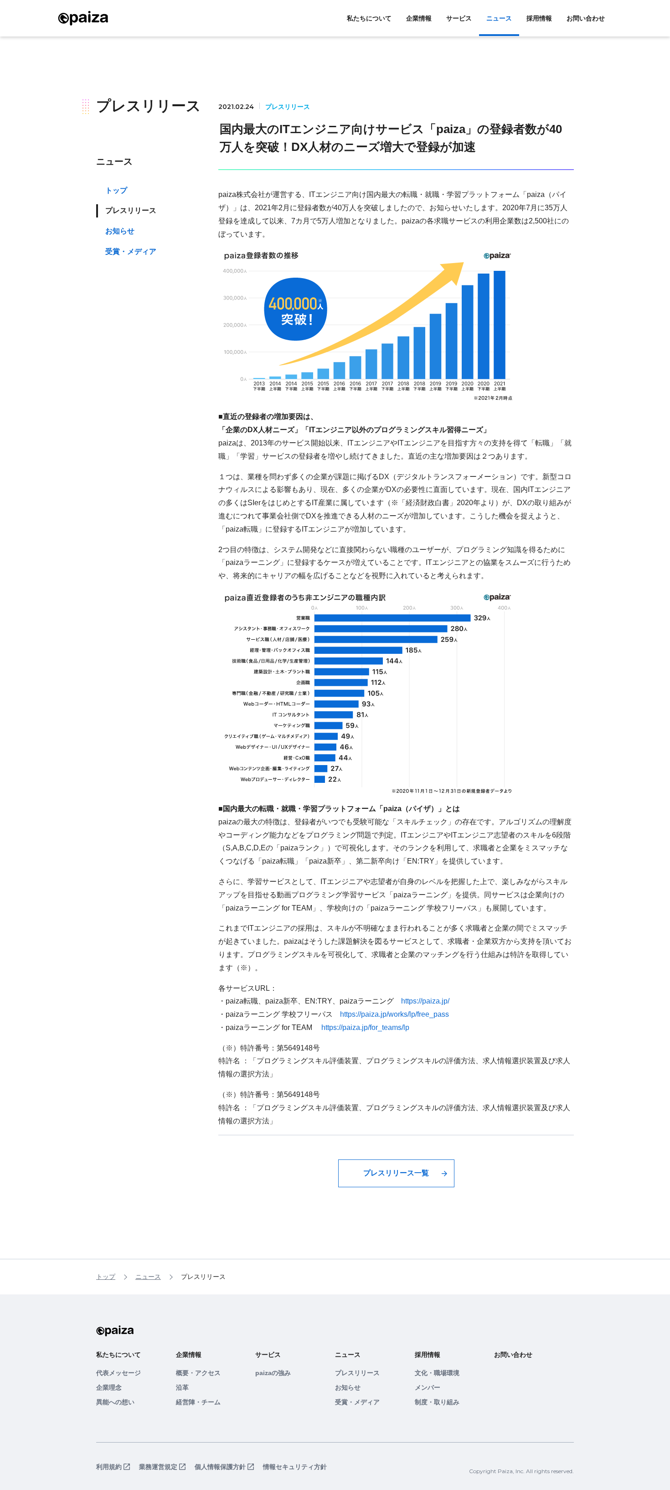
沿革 (182, 1387)
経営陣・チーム (198, 1402)
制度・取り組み (437, 1402)
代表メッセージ (118, 1372)
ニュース (499, 18)
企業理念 (109, 1387)
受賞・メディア (130, 251)
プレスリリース (357, 1372)
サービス (459, 18)
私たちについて (369, 18)
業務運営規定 (158, 1467)
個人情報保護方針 (220, 1467)
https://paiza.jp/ (425, 1001)
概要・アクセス (198, 1372)
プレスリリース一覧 (396, 1173)
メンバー (427, 1387)
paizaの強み (273, 1372)
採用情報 (539, 18)
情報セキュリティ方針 (295, 1467)
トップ (116, 190)
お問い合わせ (586, 18)
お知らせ (119, 231)
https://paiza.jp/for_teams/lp (365, 1027)
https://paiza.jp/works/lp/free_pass (394, 1014)
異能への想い (115, 1402)
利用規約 (109, 1467)
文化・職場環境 (437, 1372)
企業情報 (419, 18)
